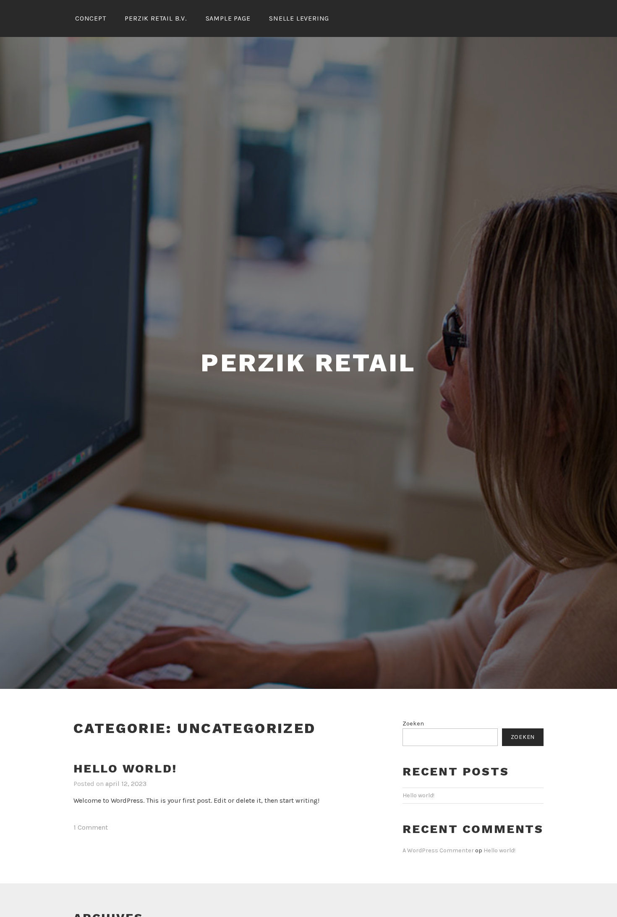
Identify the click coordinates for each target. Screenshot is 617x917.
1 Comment (90, 827)
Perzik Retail (308, 363)
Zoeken (413, 723)
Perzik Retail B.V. (155, 18)
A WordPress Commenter (438, 850)
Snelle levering (299, 18)
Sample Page (228, 18)
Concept (90, 18)
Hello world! (125, 768)
